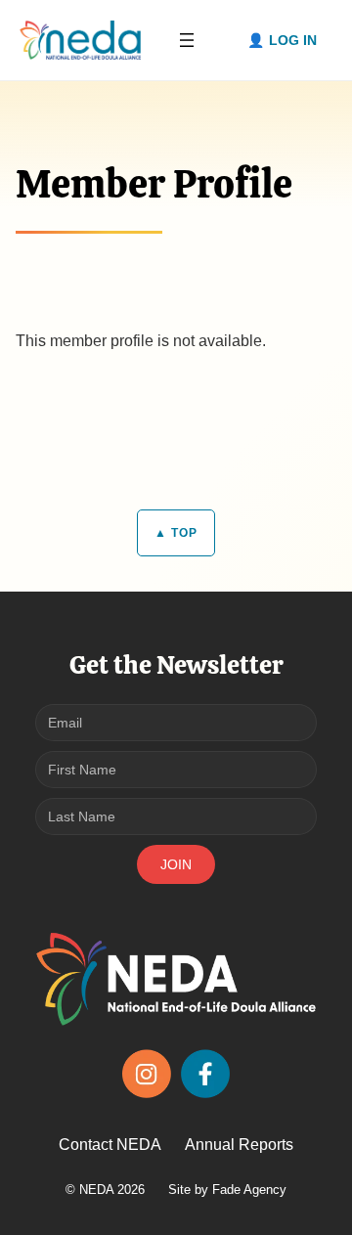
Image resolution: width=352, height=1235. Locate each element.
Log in (293, 40)
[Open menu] (186, 40)
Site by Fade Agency (227, 1189)
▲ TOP (176, 533)
